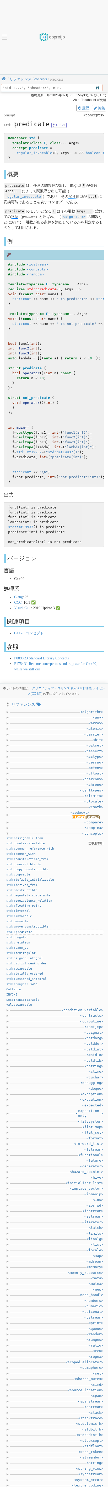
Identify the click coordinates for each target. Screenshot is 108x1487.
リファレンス (23, 704)
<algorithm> (74, 217)
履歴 (85, 108)
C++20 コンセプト (29, 633)
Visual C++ (22, 608)
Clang (18, 597)
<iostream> (37, 264)
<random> (35, 274)
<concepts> (37, 269)
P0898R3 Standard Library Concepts (41, 658)
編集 (101, 108)
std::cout (21, 299)
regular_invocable (34, 153)
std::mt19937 (29, 452)
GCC (17, 602)
